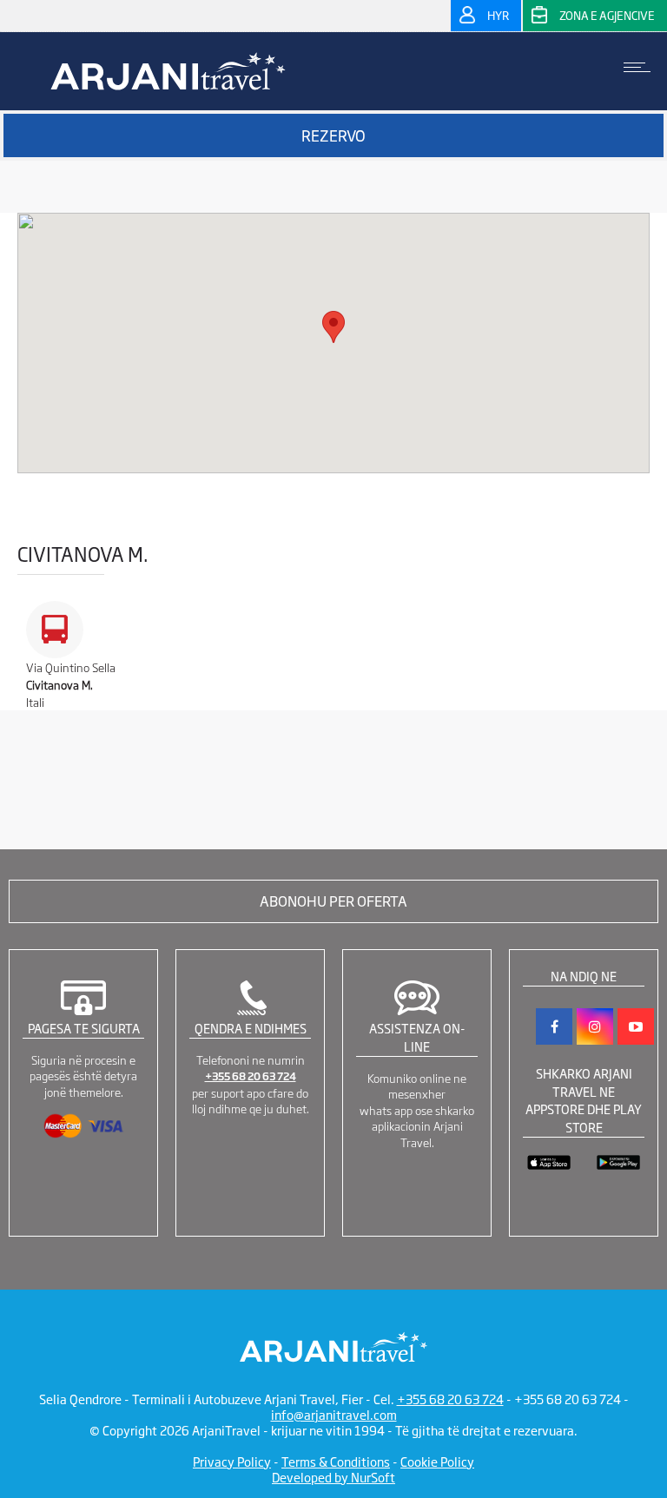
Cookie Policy (437, 1461)
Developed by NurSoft (333, 1477)
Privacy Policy (232, 1461)
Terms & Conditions (335, 1461)
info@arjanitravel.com (334, 1414)
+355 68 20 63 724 (250, 1076)
